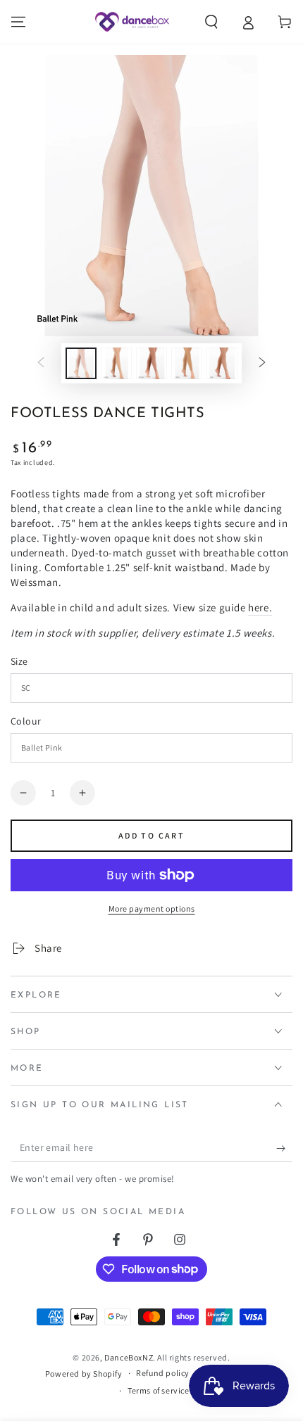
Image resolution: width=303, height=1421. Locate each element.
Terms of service (159, 1390)
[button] (211, 22)
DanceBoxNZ (128, 1357)
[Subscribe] (284, 1148)
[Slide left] (40, 363)
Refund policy (163, 1373)
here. (260, 607)
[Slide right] (262, 363)
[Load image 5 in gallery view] (221, 363)
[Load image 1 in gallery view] (81, 363)
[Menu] (18, 22)
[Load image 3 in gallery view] (151, 363)
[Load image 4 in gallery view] (186, 363)
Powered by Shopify (84, 1373)
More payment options (152, 908)
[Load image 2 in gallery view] (116, 363)
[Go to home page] (132, 21)
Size (19, 661)
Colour (26, 721)
